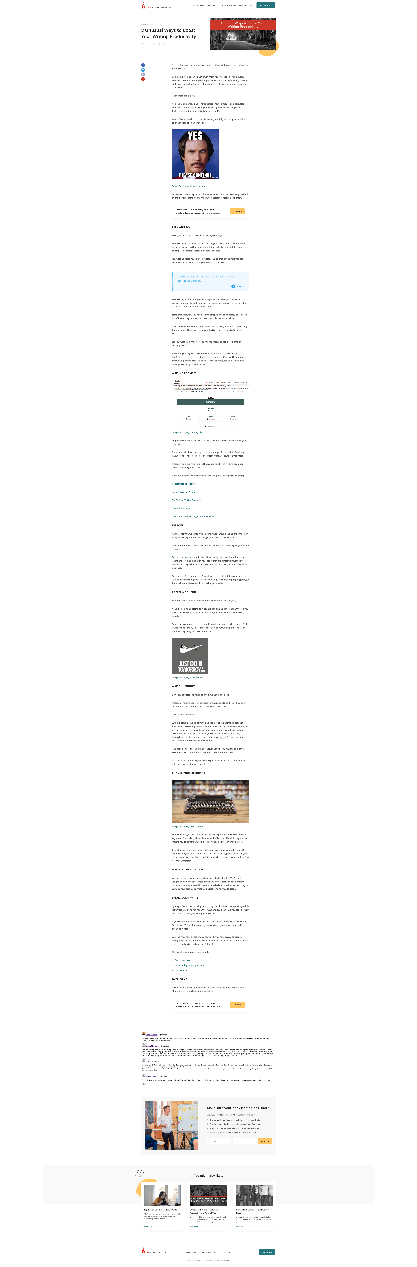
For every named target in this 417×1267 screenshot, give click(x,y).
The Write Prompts (182, 508)
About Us (195, 1252)
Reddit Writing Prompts (184, 483)
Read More (148, 1226)
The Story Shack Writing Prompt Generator (194, 516)
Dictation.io (181, 970)
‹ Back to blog (147, 24)
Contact (248, 5)
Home (195, 5)
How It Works (213, 1252)
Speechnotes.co (182, 960)
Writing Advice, (147, 44)
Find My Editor (265, 5)
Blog (241, 5)
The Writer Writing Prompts (186, 500)
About (202, 5)
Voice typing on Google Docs (189, 965)
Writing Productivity (160, 44)
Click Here (237, 211)
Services (211, 5)
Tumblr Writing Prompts (184, 492)
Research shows (180, 557)
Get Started (267, 1252)
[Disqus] (208, 1058)
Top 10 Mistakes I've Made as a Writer (161, 1210)
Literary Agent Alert (228, 5)
